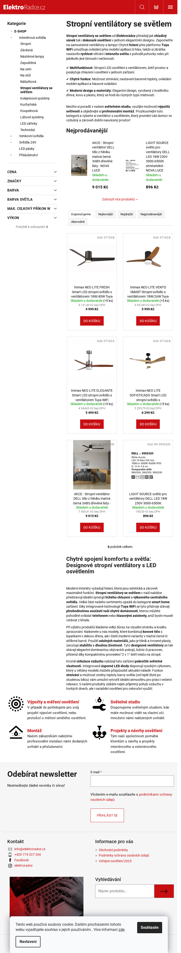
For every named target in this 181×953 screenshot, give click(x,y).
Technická (27, 130)
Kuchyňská (28, 104)
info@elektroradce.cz (29, 849)
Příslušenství (28, 155)
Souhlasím (150, 927)
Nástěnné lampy (32, 56)
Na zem (25, 69)
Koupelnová (29, 111)
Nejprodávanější (151, 214)
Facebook (21, 860)
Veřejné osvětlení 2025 (115, 861)
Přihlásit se (107, 815)
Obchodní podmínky (113, 850)
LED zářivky (28, 123)
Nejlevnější (105, 214)
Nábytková (28, 82)
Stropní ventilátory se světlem (36, 90)
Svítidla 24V (27, 142)
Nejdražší (126, 214)
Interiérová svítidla (32, 38)
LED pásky (26, 149)
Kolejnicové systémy (35, 98)
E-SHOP (20, 31)
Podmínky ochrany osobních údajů (124, 855)
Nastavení (28, 941)
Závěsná (26, 50)
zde (121, 929)
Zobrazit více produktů (118, 199)
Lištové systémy (32, 117)
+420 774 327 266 (27, 854)
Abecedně (78, 221)
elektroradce (23, 865)
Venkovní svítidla (31, 136)
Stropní (25, 44)
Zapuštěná (28, 63)
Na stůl (25, 75)
